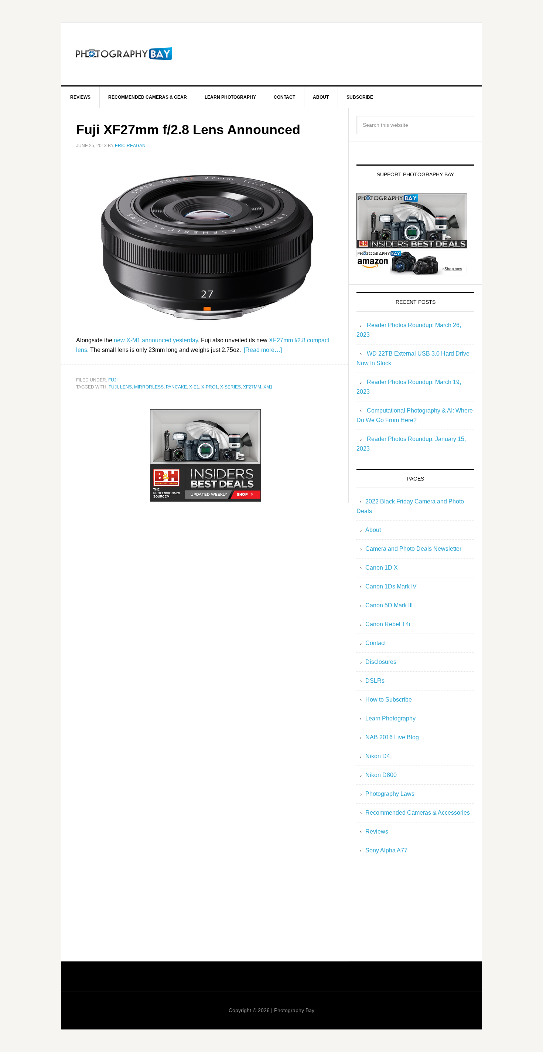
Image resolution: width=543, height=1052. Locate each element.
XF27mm (252, 387)
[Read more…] (263, 350)
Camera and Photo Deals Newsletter (413, 549)
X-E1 (194, 387)
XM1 (268, 387)
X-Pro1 (209, 387)
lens (126, 387)
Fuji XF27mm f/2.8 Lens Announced (188, 129)
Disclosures (380, 662)
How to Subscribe (388, 699)
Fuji (112, 380)
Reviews (376, 831)
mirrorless (149, 387)
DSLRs (375, 681)
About (373, 530)
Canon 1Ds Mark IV (391, 586)
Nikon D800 (381, 775)
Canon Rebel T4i (387, 624)
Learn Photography (390, 718)
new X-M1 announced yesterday (156, 340)
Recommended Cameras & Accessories (417, 813)
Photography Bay (124, 54)
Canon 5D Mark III (389, 605)
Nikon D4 (377, 756)
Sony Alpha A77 (386, 850)
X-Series (230, 387)
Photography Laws (389, 794)
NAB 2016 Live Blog (392, 737)
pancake (176, 387)
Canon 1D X (381, 567)
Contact (375, 643)
